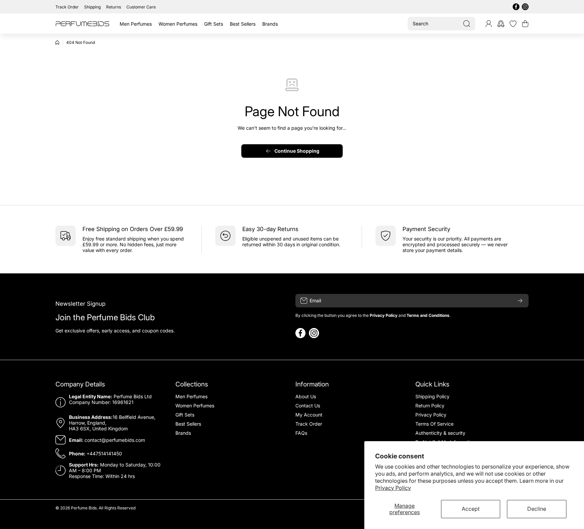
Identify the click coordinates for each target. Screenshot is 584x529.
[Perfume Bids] (82, 23)
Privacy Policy (393, 487)
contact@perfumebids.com (114, 440)
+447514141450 (104, 453)
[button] (525, 23)
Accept (471, 508)
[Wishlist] (513, 23)
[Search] (466, 23)
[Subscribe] (520, 300)
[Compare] (500, 23)
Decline (536, 508)
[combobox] (441, 23)
